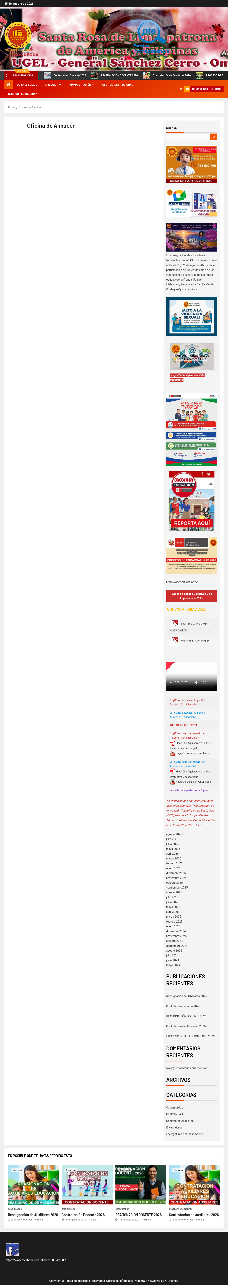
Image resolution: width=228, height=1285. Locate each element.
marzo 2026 (173, 858)
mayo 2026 (173, 849)
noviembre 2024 (176, 936)
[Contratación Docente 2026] (87, 1185)
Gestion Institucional (117, 84)
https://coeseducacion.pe (182, 582)
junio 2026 (172, 844)
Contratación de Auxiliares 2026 (152, 75)
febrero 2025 (174, 921)
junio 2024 (172, 960)
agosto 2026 (174, 834)
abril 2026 (172, 853)
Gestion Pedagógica (21, 94)
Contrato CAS (174, 1114)
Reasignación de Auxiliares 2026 (186, 996)
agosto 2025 (174, 892)
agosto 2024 (174, 950)
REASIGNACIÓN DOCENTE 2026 (99, 75)
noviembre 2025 (176, 878)
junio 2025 (172, 902)
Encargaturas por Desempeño (184, 1134)
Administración (80, 84)
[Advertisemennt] (150, 38)
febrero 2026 (174, 863)
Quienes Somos (27, 84)
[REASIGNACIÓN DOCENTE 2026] (140, 1185)
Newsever (153, 1281)
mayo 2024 (173, 965)
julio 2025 (172, 897)
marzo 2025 (173, 916)
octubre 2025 (174, 882)
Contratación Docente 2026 (50, 75)
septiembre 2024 (177, 946)
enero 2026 (173, 868)
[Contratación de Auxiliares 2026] (194, 1185)
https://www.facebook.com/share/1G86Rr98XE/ (36, 1260)
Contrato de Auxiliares (180, 1121)
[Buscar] (213, 137)
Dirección (51, 84)
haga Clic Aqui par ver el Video (193, 753)
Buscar (171, 128)
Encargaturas (174, 1127)
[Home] (9, 84)
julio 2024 (172, 955)
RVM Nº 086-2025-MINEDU (195, 640)
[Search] (181, 89)
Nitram (40, 1220)
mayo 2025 (173, 907)
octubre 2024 (174, 941)
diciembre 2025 (176, 873)
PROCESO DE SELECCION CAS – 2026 (190, 1036)
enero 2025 (173, 926)
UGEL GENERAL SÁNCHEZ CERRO (18, 50)
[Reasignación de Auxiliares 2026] (33, 1185)
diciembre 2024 (176, 931)
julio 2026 (172, 839)
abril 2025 (172, 911)
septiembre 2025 (177, 887)
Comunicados (174, 1107)
